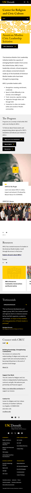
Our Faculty (19, 440)
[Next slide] (6, 232)
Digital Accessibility (6, 482)
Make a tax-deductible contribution (13, 388)
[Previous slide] (3, 232)
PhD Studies (5, 452)
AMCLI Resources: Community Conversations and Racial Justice (13, 284)
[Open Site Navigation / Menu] (24, 2)
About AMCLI (8, 144)
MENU (4, 18)
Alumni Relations (21, 463)
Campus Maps (20, 448)
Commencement (20, 472)
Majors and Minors (7, 440)
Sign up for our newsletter (12, 139)
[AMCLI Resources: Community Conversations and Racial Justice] (14, 272)
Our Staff (19, 443)
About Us (5, 367)
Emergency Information (16, 482)
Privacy (19, 479)
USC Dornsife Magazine (22, 466)
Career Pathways (21, 475)
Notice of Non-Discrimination (8, 484)
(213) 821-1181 (7, 409)
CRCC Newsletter (8, 46)
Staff (4, 343)
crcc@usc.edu (7, 411)
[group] (15, 319)
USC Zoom (5, 473)
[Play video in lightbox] (16, 170)
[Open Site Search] (28, 2)
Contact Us (14, 479)
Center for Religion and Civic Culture (14, 12)
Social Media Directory (22, 446)
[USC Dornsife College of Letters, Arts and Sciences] (8, 2)
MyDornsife (5, 468)
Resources (8, 149)
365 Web (4, 471)
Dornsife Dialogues (21, 469)
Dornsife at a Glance (7, 479)
